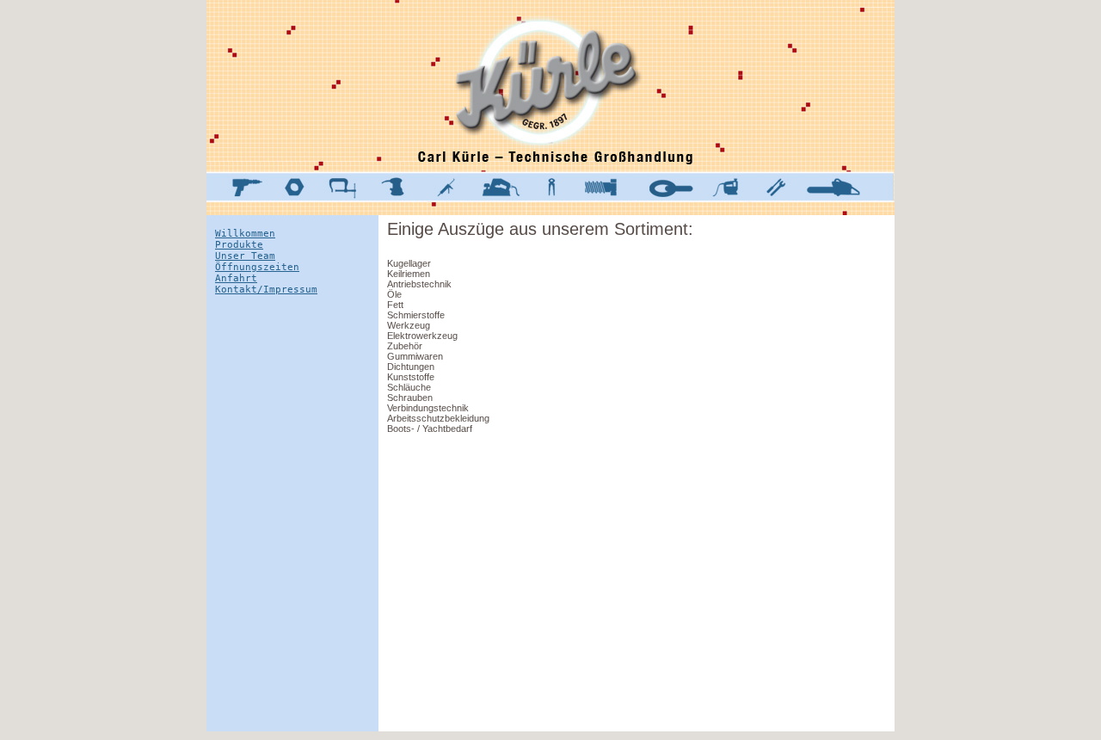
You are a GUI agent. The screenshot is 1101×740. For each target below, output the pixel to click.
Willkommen (245, 233)
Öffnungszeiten (257, 267)
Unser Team (245, 256)
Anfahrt (236, 278)
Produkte (239, 244)
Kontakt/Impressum (266, 289)
